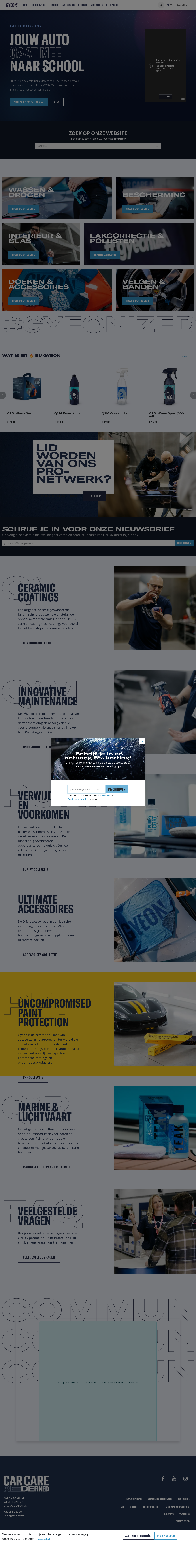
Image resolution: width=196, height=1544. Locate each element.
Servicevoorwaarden (78, 799)
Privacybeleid (104, 795)
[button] (116, 789)
